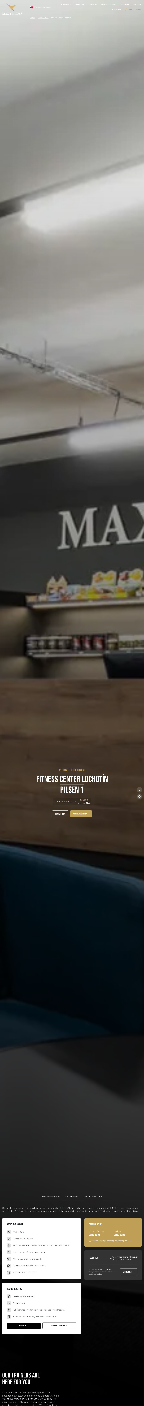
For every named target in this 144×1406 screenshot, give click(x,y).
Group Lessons (108, 5)
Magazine (116, 10)
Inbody (93, 5)
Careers (137, 5)
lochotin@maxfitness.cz (126, 1257)
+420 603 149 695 (123, 1260)
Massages (124, 5)
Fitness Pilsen (43, 18)
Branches (66, 5)
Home (32, 18)
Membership (80, 5)
